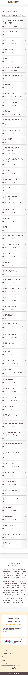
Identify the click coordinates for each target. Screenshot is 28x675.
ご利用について (6, 660)
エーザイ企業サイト (7, 650)
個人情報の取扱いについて (8, 653)
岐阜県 (6, 5)
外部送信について (6, 657)
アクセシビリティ (6, 663)
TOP (2, 5)
